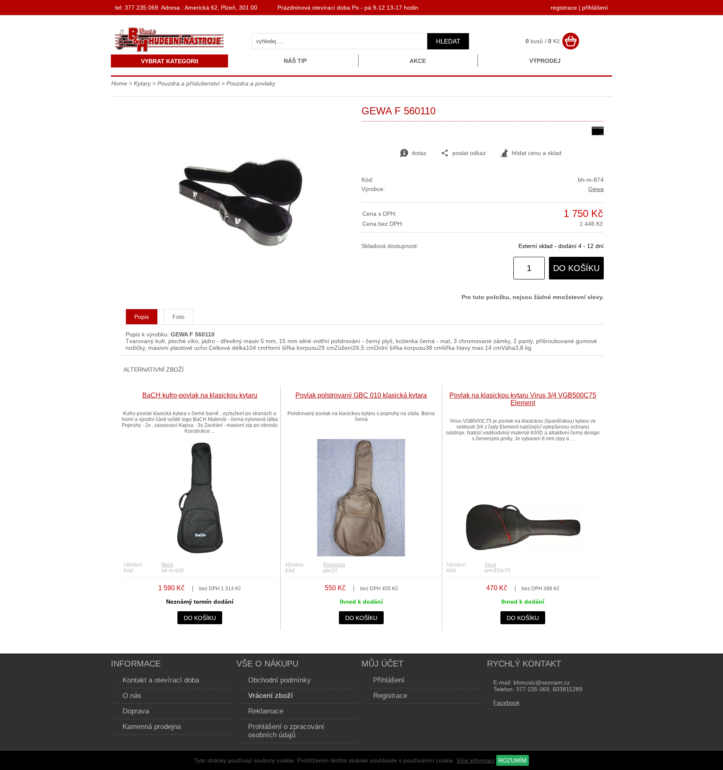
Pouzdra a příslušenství (188, 83)
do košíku (576, 268)
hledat (448, 41)
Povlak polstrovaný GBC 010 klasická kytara (361, 395)
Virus (490, 565)
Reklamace (265, 711)
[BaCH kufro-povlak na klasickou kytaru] (200, 554)
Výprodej (545, 60)
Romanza (334, 565)
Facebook (506, 702)
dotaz (419, 153)
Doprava (136, 711)
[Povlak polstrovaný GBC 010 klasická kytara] (361, 554)
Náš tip (295, 60)
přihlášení (595, 7)
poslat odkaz (469, 153)
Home (119, 83)
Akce (418, 60)
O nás (132, 696)
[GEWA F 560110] (240, 252)
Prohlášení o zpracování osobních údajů (286, 731)
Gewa (596, 189)
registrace (564, 7)
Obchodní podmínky (279, 680)
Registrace (390, 696)
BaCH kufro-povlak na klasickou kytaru (199, 395)
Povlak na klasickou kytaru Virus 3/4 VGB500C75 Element (522, 399)
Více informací (475, 760)
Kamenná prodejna (152, 727)
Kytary (142, 83)
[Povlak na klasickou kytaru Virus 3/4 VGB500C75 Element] (523, 554)
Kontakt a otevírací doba (161, 680)
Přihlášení (389, 680)
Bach (167, 565)
